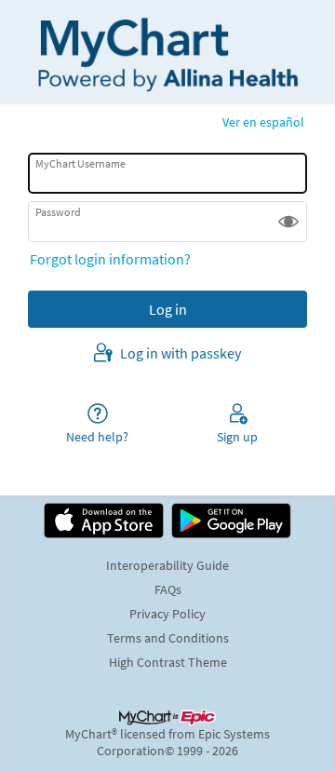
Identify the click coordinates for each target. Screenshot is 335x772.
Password (58, 212)
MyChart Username (80, 163)
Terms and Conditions (168, 638)
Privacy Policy (167, 613)
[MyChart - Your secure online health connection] (167, 52)
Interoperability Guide (167, 565)
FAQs (167, 589)
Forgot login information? (110, 259)
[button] (288, 221)
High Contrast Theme (168, 662)
